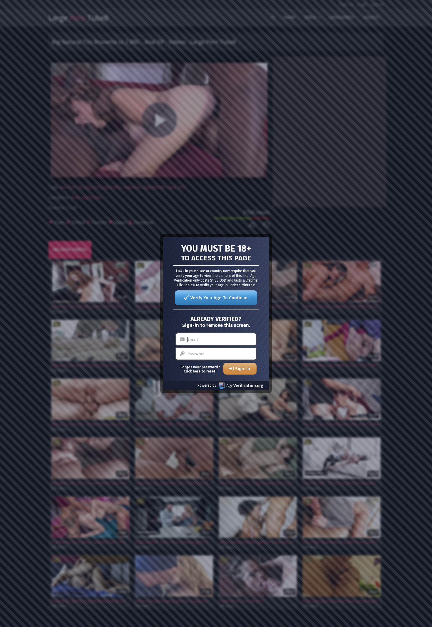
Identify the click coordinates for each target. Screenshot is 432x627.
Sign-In (242, 368)
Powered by (206, 385)
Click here (192, 371)
